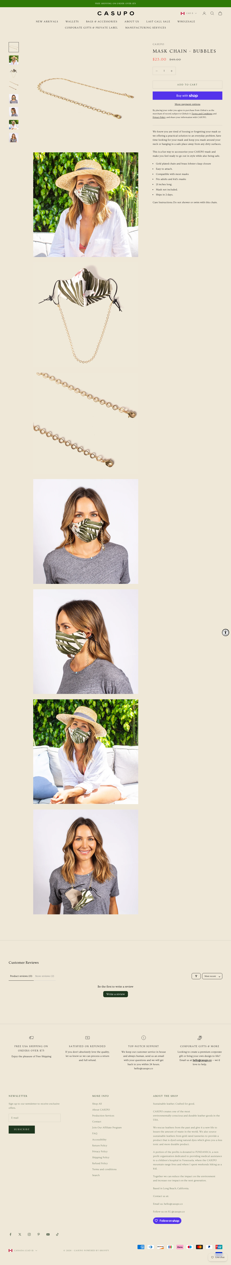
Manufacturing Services (145, 27)
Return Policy (99, 1145)
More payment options (187, 104)
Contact (96, 1121)
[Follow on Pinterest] (38, 1234)
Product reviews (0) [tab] (21, 976)
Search (96, 1175)
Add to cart (187, 84)
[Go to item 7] (14, 125)
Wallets (72, 21)
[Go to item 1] (14, 47)
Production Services (103, 1115)
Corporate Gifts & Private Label (91, 27)
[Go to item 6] (14, 112)
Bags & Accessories (101, 21)
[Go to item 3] (14, 73)
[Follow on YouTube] (48, 1234)
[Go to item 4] (14, 86)
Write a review (115, 994)
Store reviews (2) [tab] (44, 976)
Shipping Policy (100, 1157)
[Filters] (196, 976)
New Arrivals (47, 21)
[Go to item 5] (14, 99)
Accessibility (99, 1139)
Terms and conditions (104, 1169)
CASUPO (158, 44)
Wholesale (186, 21)
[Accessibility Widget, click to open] (225, 632)
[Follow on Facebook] (10, 1234)
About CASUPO (101, 1109)
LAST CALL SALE (158, 21)
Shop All (97, 1103)
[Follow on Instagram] (29, 1234)
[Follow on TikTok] (57, 1234)
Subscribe (22, 1129)
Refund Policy (100, 1163)
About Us (132, 21)
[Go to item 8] (14, 138)
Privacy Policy (100, 1151)
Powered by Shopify (96, 1250)
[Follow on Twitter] (20, 1234)
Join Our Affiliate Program (107, 1127)
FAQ (94, 1133)
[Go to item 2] (14, 60)
